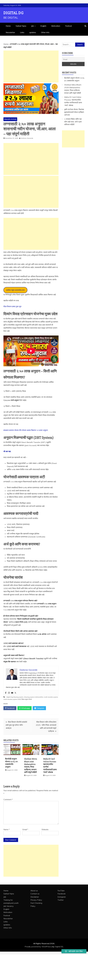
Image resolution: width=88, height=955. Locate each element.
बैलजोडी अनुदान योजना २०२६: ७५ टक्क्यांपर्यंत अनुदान (11, 763)
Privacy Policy (36, 900)
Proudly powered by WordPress (38, 946)
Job (32, 26)
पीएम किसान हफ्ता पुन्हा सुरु (12, 306)
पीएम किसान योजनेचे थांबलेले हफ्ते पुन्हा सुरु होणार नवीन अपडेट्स (16, 725)
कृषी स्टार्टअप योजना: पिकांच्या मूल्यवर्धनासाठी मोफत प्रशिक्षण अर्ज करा (74, 112)
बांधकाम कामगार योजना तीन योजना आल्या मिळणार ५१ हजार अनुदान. (25, 430)
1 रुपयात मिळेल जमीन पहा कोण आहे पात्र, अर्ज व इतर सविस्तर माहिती (73, 122)
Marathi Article (10, 119)
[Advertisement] (31, 66)
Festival (68, 26)
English (43, 26)
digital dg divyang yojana (14, 697)
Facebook (10, 708)
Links (22, 32)
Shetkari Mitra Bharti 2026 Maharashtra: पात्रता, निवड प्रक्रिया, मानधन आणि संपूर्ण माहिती (30, 765)
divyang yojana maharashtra (33, 697)
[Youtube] (12, 693)
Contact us (34, 894)
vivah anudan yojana (51, 697)
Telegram (40, 708)
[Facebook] (6, 693)
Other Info (45, 32)
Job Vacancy (8, 906)
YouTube (61, 890)
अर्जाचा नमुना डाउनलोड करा (15, 290)
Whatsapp (25, 708)
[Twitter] (15, 693)
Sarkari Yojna (21, 26)
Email (25, 829)
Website (44, 829)
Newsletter (10, 32)
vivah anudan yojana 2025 (12, 699)
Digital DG (13, 13)
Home (8, 26)
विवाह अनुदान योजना (27, 699)
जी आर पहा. (7, 451)
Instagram (62, 897)
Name (6, 829)
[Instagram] (9, 693)
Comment (8, 799)
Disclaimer (34, 897)
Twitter (61, 900)
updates (32, 32)
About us (34, 890)
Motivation (55, 26)
